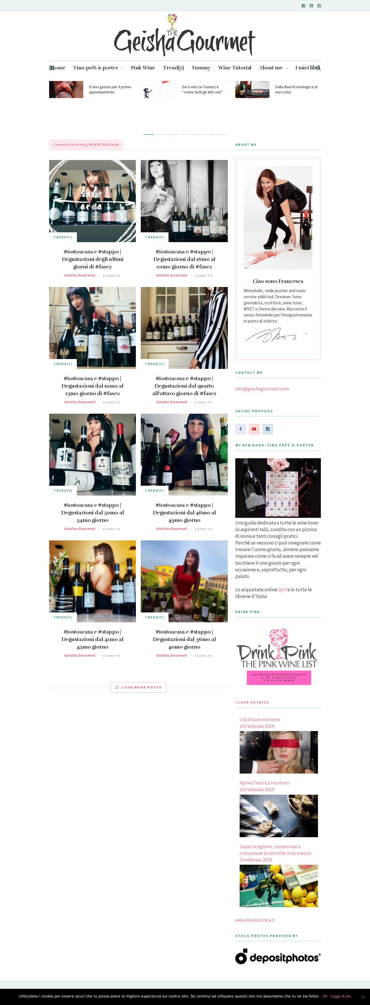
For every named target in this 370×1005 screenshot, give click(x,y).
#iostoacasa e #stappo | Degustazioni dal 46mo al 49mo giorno (184, 512)
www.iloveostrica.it (255, 920)
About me (271, 68)
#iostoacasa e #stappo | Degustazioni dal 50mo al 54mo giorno (92, 512)
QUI (282, 589)
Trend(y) (173, 68)
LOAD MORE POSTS (142, 687)
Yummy (201, 68)
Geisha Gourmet (79, 275)
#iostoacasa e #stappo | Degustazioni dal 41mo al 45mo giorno (92, 639)
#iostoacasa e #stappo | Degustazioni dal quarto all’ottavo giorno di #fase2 (184, 386)
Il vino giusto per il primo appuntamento (110, 89)
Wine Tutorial (234, 68)
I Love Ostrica (252, 702)
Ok (325, 996)
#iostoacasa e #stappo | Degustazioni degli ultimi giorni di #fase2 (92, 259)
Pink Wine (143, 68)
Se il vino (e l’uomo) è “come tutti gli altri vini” (202, 89)
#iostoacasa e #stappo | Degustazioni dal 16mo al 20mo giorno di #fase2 (184, 259)
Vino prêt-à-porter (95, 68)
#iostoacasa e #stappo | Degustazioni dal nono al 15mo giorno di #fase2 (92, 386)
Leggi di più (340, 996)
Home (58, 68)
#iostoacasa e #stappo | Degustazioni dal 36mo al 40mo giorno (184, 639)
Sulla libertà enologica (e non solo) (296, 89)
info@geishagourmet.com (262, 389)
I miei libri (307, 68)
